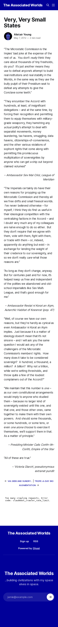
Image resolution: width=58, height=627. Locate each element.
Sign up (24, 541)
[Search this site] (47, 5)
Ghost (36, 548)
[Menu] (53, 5)
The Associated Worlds (23, 5)
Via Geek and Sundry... (20, 481)
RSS (35, 541)
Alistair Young (22, 34)
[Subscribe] (50, 597)
